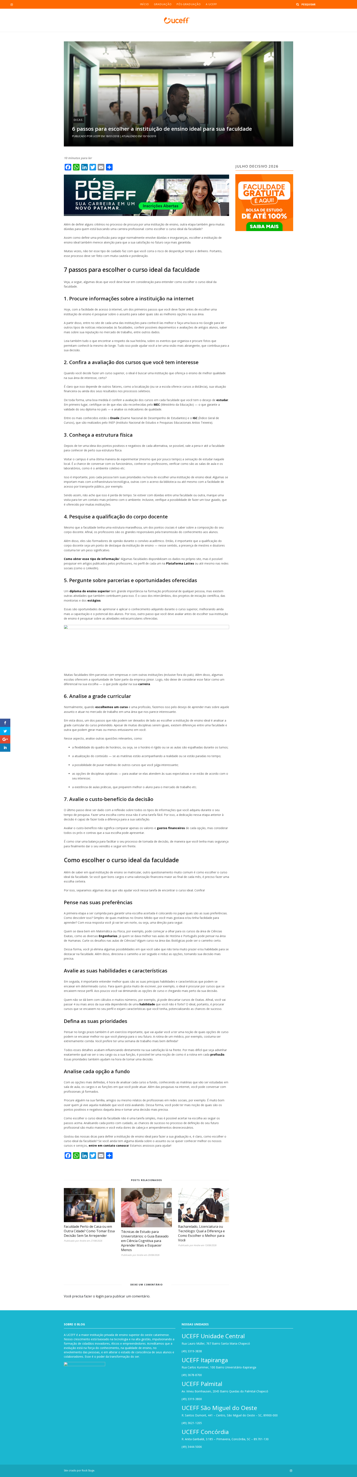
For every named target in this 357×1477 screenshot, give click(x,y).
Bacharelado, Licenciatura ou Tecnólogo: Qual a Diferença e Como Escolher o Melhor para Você (201, 1233)
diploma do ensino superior (89, 591)
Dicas (78, 120)
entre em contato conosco (109, 1145)
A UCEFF (211, 4)
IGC (195, 418)
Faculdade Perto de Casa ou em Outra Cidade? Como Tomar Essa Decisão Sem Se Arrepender (89, 1231)
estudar (222, 400)
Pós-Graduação (189, 4)
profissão (217, 1054)
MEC (157, 404)
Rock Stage (88, 1470)
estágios (94, 600)
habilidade (147, 1004)
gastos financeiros (171, 828)
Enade (114, 418)
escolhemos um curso (111, 707)
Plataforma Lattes (180, 563)
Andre (83, 1240)
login (100, 1296)
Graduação (163, 4)
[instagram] (12, 4)
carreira (144, 684)
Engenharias (108, 936)
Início (144, 4)
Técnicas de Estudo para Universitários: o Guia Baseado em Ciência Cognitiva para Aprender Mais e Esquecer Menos (145, 1240)
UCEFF (96, 136)
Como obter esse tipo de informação (91, 559)
